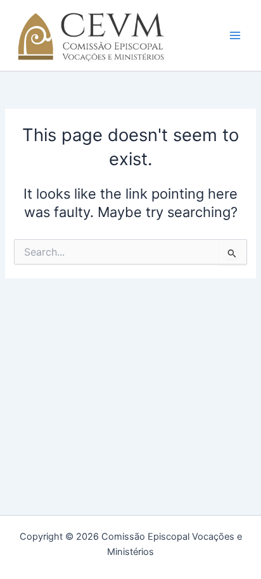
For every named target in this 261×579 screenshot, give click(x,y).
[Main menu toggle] (235, 35)
